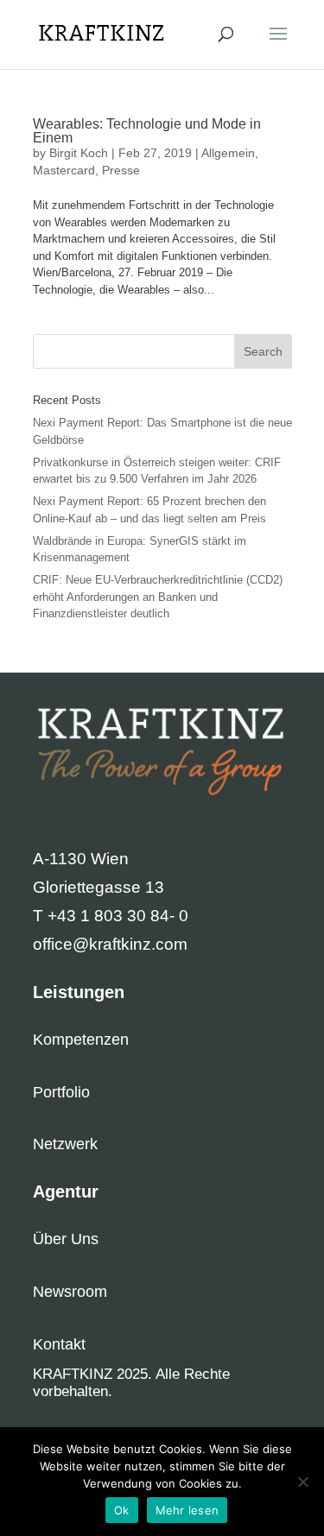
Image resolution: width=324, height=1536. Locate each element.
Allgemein (228, 153)
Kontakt (59, 1344)
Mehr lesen (187, 1510)
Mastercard (64, 170)
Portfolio (61, 1092)
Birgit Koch (78, 153)
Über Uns (65, 1239)
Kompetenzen (81, 1039)
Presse (121, 170)
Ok (122, 1510)
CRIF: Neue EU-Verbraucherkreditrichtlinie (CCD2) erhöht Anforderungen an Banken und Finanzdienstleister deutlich (158, 596)
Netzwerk (65, 1144)
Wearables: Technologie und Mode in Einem (147, 131)
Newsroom (70, 1291)
